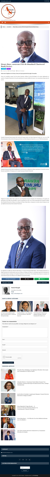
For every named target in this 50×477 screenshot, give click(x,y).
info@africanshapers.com (7, 452)
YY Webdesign (35, 475)
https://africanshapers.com (16, 293)
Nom (3, 339)
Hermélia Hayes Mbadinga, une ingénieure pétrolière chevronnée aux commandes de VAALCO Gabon (32, 370)
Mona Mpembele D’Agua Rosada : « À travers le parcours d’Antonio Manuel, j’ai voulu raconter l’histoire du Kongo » (27, 408)
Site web (4, 350)
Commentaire (5, 326)
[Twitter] (13, 291)
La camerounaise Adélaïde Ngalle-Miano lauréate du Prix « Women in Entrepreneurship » (8, 314)
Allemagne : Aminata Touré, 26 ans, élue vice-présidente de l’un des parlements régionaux (8, 282)
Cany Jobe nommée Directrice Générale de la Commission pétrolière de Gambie (31, 431)
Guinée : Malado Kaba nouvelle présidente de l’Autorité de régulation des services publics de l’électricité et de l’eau (43, 282)
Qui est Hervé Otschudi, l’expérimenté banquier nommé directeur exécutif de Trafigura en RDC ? (33, 395)
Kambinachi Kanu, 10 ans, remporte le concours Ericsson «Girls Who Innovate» (24, 314)
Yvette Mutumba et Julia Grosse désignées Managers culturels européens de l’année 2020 (40, 314)
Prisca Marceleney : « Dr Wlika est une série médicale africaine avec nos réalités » (32, 419)
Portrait (8, 68)
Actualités (3, 68)
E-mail (4, 344)
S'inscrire (25, 470)
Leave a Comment (21, 70)
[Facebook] (11, 291)
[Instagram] (12, 291)
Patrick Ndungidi (12, 70)
